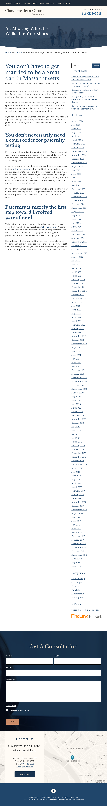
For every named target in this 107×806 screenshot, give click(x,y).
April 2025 (76, 181)
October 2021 (77, 340)
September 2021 (79, 344)
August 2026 (77, 121)
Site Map (35, 799)
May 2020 (76, 404)
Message (10, 679)
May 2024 (76, 223)
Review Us (25, 774)
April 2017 (76, 528)
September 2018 (79, 464)
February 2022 (78, 325)
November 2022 (79, 291)
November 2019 (78, 419)
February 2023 (78, 280)
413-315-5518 (92, 13)
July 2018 (75, 472)
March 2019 (76, 442)
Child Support (77, 582)
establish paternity (48, 227)
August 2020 (77, 393)
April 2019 (76, 438)
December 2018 (78, 453)
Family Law (76, 590)
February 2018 (78, 491)
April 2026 (76, 136)
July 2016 (75, 562)
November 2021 (78, 336)
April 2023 (76, 272)
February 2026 (78, 144)
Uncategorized (78, 597)
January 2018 (77, 495)
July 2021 (75, 351)
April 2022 (76, 317)
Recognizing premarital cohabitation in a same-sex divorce (84, 99)
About (27, 3)
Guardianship (77, 594)
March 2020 (77, 412)
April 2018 (76, 483)
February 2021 (78, 370)
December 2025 (79, 151)
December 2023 (79, 242)
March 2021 (76, 366)
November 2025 (79, 155)
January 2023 (77, 283)
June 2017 (76, 521)
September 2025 (79, 163)
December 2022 (79, 287)
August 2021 (77, 347)
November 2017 (78, 502)
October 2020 (77, 385)
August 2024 (77, 212)
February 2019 (78, 445)
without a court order (22, 169)
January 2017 (77, 540)
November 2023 (79, 246)
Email (9, 667)
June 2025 (76, 174)
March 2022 (77, 321)
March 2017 (76, 532)
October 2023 (77, 249)
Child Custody (78, 579)
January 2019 (77, 449)
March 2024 (77, 230)
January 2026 (77, 147)
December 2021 (78, 332)
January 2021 (77, 374)
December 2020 (79, 378)
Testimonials (38, 3)
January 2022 (77, 329)
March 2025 (77, 185)
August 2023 (77, 257)
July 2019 (75, 427)
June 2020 (76, 400)
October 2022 (77, 295)
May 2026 (76, 132)
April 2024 (76, 227)
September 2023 (79, 253)
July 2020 (76, 396)
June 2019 (76, 430)
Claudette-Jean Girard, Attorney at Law (29, 83)
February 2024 (78, 234)
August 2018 (77, 468)
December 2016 (78, 544)
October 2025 (77, 159)
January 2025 (77, 193)
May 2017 (75, 525)
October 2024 (77, 204)
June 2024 (76, 219)
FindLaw (81, 799)
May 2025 (76, 178)
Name (9, 656)
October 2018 (77, 461)
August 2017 (77, 513)
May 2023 (76, 268)
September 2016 (79, 555)
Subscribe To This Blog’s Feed (85, 610)
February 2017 (78, 536)
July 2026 (75, 125)
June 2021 (76, 355)
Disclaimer (11, 706)
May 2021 (75, 359)
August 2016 (77, 559)
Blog (59, 3)
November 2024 (79, 200)
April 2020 (76, 408)
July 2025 (75, 170)
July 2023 (75, 261)
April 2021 (76, 363)
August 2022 (77, 302)
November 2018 (78, 457)
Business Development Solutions (63, 799)
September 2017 (79, 510)
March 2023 (77, 276)
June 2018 (76, 476)
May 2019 (75, 434)
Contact (67, 3)
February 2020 (78, 415)
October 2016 (77, 551)
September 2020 (79, 389)
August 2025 (77, 166)
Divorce (58, 83)
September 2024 (79, 208)
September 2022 (79, 298)
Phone (57, 656)
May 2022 (76, 313)
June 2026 (76, 129)
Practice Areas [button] (13, 3)
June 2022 (76, 310)
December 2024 (79, 197)
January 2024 (77, 238)
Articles (50, 3)
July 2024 (76, 215)
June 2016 (76, 566)
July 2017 (75, 517)
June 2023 (76, 264)
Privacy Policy (45, 799)
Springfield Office (25, 767)
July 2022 (75, 306)
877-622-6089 (27, 764)
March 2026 (77, 140)
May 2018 (75, 479)
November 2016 (78, 547)
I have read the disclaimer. (20, 710)
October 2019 (77, 423)
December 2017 (78, 498)
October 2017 (77, 506)
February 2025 (78, 189)
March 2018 (76, 487)
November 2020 (79, 381)
